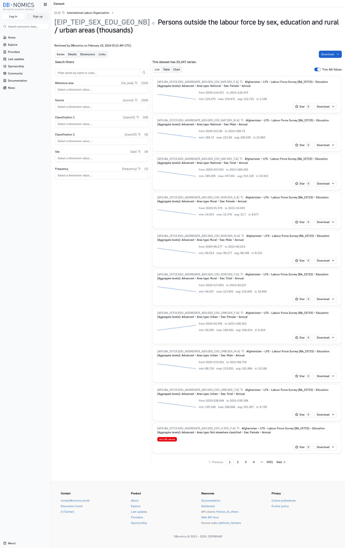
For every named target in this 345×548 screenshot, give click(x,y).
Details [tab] (72, 54)
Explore (135, 506)
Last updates (139, 511)
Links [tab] (102, 54)
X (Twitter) (67, 511)
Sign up (38, 16)
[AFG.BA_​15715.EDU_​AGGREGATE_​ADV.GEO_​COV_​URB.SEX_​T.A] (198, 389)
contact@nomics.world (75, 500)
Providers (137, 517)
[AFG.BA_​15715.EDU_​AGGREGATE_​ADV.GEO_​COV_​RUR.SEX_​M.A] (198, 235)
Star (304, 106)
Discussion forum (72, 506)
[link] (81, 13)
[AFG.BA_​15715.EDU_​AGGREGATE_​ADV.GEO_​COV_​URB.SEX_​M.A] (198, 351)
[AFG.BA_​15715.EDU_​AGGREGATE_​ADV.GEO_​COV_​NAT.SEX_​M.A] (198, 120)
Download (327, 54)
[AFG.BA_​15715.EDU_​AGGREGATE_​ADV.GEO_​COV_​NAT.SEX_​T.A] (197, 158)
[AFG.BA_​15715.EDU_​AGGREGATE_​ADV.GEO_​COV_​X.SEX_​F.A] (196, 428)
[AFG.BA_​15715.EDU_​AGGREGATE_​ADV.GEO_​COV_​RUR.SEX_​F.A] (198, 197)
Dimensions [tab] (87, 54)
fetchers (236, 522)
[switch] (317, 69)
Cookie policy (280, 506)
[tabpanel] (198, 262)
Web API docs (210, 517)
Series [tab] (60, 54)
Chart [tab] (176, 69)
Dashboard (208, 506)
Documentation (210, 500)
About (135, 500)
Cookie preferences (284, 500)
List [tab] (157, 69)
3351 (270, 462)
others (234, 511)
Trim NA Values (332, 69)
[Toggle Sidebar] (51, 274)
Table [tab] (166, 69)
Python (220, 511)
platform (223, 522)
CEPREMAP (215, 536)
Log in (13, 16)
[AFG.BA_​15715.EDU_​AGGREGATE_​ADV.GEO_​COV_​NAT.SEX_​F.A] (198, 81)
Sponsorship (139, 522)
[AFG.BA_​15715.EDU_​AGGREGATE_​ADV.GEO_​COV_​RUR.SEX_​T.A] (198, 274)
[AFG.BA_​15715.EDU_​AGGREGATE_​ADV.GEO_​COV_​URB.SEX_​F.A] (198, 312)
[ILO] (57, 12)
